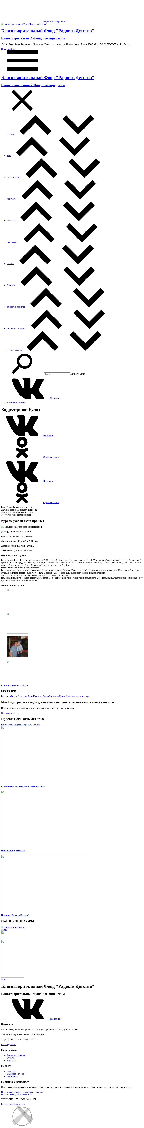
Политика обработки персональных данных (22, 1092)
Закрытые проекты (16, 307)
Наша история (13, 177)
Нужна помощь (14, 350)
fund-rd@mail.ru (8, 1044)
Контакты (11, 199)
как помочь (12, 1076)
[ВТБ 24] (4, 930)
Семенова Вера (25, 696)
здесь (130, 1087)
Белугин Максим (9, 696)
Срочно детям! (18, 403)
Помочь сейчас (8, 49)
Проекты (11, 285)
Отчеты (10, 263)
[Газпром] (12, 977)
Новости (11, 220)
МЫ (9, 155)
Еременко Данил (57, 696)
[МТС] (4, 979)
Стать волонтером (10, 713)
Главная (10, 134)
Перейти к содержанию (54, 21)
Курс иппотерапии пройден (14, 685)
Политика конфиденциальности (16, 1094)
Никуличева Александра (77, 696)
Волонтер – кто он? (16, 328)
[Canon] (18, 938)
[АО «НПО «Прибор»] (13, 927)
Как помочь (12, 242)
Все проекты (7, 725)
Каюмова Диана (41, 696)
